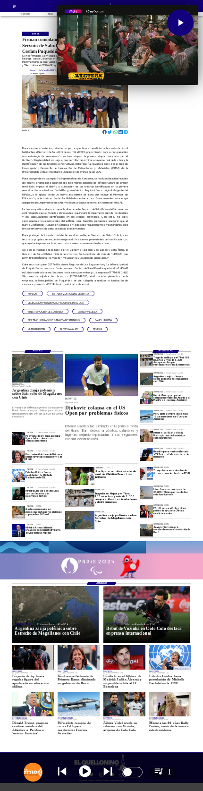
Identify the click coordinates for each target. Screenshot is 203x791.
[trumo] (146, 511)
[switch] (132, 772)
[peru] (146, 530)
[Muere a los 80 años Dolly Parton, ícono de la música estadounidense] (146, 435)
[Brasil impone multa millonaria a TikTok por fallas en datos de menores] (146, 454)
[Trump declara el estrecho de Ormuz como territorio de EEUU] (146, 473)
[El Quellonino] (14, 7)
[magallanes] (146, 379)
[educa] (18, 438)
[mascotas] (18, 512)
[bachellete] (18, 475)
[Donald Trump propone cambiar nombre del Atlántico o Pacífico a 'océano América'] (146, 397)
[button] (32, 293)
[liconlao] (18, 493)
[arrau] (18, 530)
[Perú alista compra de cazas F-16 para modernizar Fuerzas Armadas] (146, 416)
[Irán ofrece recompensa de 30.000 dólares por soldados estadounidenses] (146, 492)
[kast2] (18, 457)
